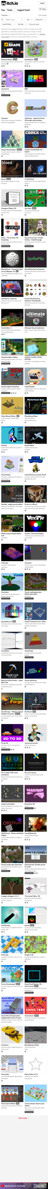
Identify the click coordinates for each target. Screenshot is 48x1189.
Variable (27, 450)
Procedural (28, 900)
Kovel (27, 925)
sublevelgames (29, 1110)
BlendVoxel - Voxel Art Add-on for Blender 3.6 (12, 270)
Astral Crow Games (7, 508)
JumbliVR (4, 779)
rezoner (27, 64)
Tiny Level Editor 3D (32, 896)
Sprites (20, 24)
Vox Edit (28, 208)
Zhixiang (4, 1108)
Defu (26, 1049)
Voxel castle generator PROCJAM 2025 (33, 593)
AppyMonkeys (29, 1020)
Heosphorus (29, 990)
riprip (3, 93)
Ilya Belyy (28, 596)
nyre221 (27, 837)
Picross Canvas (30, 773)
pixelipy (27, 363)
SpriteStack (29, 59)
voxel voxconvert (31, 743)
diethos (3, 988)
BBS (26, 89)
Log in (42, 3)
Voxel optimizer (31, 680)
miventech (28, 244)
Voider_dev (4, 930)
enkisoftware (5, 154)
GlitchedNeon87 (6, 687)
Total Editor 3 (6, 328)
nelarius (3, 959)
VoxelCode (29, 651)
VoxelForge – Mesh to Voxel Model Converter (12, 713)
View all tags (34, 24)
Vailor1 (27, 183)
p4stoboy (4, 567)
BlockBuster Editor (32, 1045)
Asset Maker (29, 445)
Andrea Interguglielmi (8, 122)
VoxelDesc (5, 651)
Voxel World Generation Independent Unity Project (11, 1017)
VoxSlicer (5, 1045)
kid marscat (5, 303)
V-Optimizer (29, 179)
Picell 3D (4, 743)
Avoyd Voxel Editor (8, 150)
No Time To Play (6, 655)
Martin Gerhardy (30, 745)
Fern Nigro (28, 273)
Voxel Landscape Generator (11, 865)
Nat (26, 332)
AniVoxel (28, 712)
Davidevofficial (29, 684)
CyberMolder (30, 387)
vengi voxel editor (8, 804)
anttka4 (27, 777)
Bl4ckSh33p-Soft (30, 479)
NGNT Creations (6, 900)
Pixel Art (39, 20)
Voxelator (5, 592)
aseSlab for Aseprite (9, 299)
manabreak (28, 1078)
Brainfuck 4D (30, 804)
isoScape (4, 563)
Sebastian (28, 959)
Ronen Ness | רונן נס (7, 596)
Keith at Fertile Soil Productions (35, 508)
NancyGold (28, 538)
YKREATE (4, 276)
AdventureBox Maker (9, 357)
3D (28, 20)
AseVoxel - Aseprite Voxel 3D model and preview (34, 119)
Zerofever (4, 839)
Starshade (5, 1074)
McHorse (28, 93)
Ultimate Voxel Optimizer (34, 328)
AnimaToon (29, 1016)
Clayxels (4, 118)
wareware (5, 89)
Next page (22, 1118)
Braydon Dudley (6, 1022)
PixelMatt (28, 124)
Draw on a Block (31, 504)
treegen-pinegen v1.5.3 (10, 896)
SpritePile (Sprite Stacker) (35, 269)
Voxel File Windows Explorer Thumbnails (33, 300)
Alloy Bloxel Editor (8, 416)
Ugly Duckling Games (31, 156)
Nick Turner (5, 1049)
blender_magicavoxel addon (12, 504)
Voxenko (28, 563)
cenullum (4, 391)
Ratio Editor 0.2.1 (31, 1074)
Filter (44, 9)
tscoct (27, 806)
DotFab (4, 445)
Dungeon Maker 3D (8, 208)
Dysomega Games (30, 871)
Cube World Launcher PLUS (35, 475)
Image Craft (29, 955)
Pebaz (3, 420)
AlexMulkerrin (6, 479)
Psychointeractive (30, 420)
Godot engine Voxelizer (10, 387)
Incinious (28, 213)
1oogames (4, 450)
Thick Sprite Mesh (8, 1103)
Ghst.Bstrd (4, 718)
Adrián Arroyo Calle (31, 930)
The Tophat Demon (7, 332)
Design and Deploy (31, 626)
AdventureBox (6, 361)
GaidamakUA (29, 567)
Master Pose (5, 212)
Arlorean (27, 305)
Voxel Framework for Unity (35, 621)
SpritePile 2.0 (6, 622)
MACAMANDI (29, 391)
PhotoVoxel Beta (31, 416)
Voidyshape (5, 925)
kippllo (27, 655)
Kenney (3, 64)
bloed (3, 179)
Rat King (4, 183)
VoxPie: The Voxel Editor (34, 533)
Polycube (4, 955)
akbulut (3, 747)
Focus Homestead (8, 984)
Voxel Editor (6, 475)
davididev (4, 538)
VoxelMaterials (30, 833)
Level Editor (6, 24)
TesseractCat (5, 244)
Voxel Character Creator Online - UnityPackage (34, 239)
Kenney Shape (6, 59)
